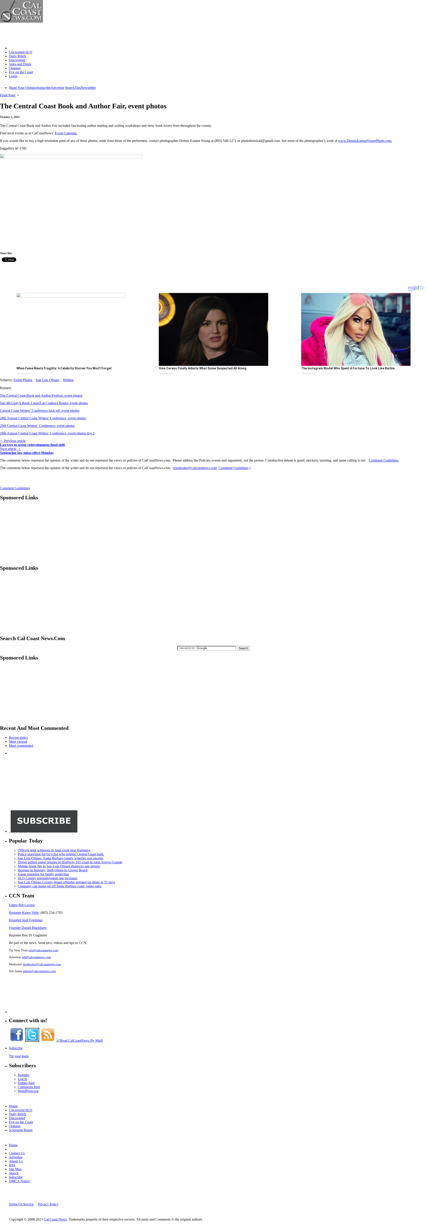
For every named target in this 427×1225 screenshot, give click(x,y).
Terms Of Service (21, 1204)
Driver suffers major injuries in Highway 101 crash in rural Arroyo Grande (70, 862)
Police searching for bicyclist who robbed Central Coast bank (61, 854)
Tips (78, 88)
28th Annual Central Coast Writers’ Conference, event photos (43, 418)
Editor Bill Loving (22, 905)
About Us (16, 1161)
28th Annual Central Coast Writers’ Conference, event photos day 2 (47, 433)
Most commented (21, 745)
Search (70, 88)
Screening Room (20, 1130)
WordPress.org (28, 1091)
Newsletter (88, 88)
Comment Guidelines (384, 460)
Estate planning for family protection (43, 874)
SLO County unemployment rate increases (47, 878)
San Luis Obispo (47, 380)
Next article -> (10, 449)
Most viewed (18, 741)
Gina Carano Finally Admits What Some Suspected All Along (202, 368)
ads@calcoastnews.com (36, 957)
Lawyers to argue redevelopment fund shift (32, 445)
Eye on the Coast (21, 72)
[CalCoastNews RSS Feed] (48, 1040)
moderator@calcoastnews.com (195, 468)
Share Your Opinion (23, 88)
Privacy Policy (48, 1204)
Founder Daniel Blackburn (27, 928)
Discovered (17, 60)
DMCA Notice (19, 1181)
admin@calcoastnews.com (39, 971)
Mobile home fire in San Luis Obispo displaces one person (59, 866)
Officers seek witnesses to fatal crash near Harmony (54, 850)
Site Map (15, 1169)
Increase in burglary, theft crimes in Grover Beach (53, 870)
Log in (22, 1079)
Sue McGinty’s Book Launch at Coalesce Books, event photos (44, 403)
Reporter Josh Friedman (25, 920)
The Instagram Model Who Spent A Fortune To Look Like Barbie (348, 368)
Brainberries (23, 373)
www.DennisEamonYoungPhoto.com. (365, 141)
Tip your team (18, 1056)
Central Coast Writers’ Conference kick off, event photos (39, 410)
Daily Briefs (17, 56)
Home (13, 48)
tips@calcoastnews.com (43, 950)
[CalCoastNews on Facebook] (17, 1040)
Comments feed (29, 1087)
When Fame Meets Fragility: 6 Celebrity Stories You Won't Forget (64, 368)
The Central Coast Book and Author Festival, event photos (41, 395)
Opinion (14, 68)
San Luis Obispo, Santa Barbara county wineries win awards (60, 858)
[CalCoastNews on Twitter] (32, 1040)
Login (13, 76)
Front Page (7, 95)
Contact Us (17, 1153)
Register (23, 1075)
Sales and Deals (20, 64)
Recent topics (18, 737)
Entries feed (26, 1083)
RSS (12, 1165)
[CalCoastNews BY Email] (79, 1040)
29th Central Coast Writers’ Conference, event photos (37, 426)
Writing (68, 380)
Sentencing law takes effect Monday (27, 453)
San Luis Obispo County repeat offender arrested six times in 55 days (66, 882)
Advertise (57, 88)
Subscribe (44, 88)
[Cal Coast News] (21, 21)
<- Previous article (13, 441)
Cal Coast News (55, 1219)
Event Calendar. (66, 133)
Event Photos (23, 380)
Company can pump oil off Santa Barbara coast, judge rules (59, 886)
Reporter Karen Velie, (24, 912)
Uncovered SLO (20, 52)
